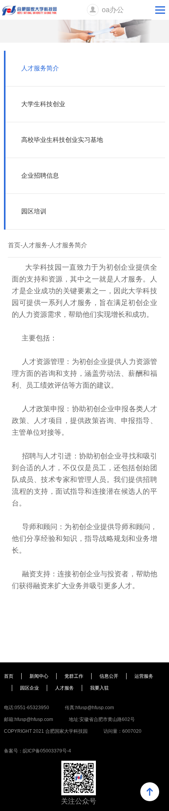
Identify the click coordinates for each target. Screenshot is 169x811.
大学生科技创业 (43, 104)
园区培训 (33, 211)
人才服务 (35, 245)
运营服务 (143, 676)
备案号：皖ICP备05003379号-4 (37, 751)
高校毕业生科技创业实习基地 (62, 139)
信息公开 (108, 676)
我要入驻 (99, 688)
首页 (14, 245)
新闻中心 (38, 676)
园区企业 (29, 688)
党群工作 (73, 676)
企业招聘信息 (40, 175)
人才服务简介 (40, 68)
